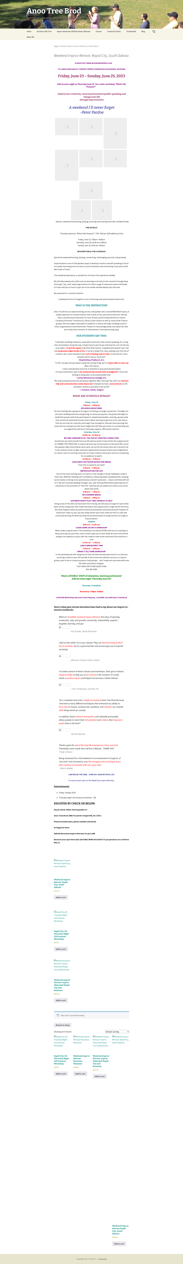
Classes (99, 31)
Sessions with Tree (44, 31)
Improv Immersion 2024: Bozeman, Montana (73, 31)
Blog (143, 31)
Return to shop (62, 1025)
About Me (30, 37)
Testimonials (131, 31)
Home (29, 31)
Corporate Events (114, 31)
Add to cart (61, 897)
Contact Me (102, 1259)
